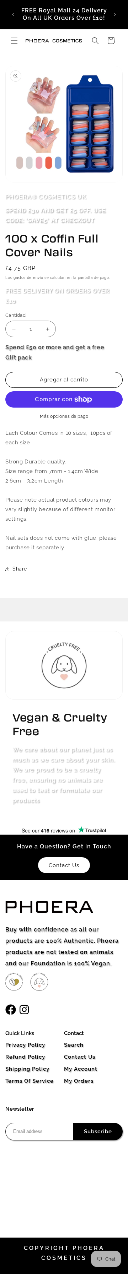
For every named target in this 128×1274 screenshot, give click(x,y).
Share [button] (19, 569)
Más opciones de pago (64, 416)
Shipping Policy (27, 1069)
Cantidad (15, 315)
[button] (14, 40)
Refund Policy (25, 1057)
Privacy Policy (25, 1045)
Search (74, 1045)
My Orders (79, 1081)
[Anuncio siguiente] (115, 14)
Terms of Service (29, 1081)
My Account (80, 1069)
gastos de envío (28, 278)
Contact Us (79, 1057)
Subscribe (98, 1131)
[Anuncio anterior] (13, 14)
